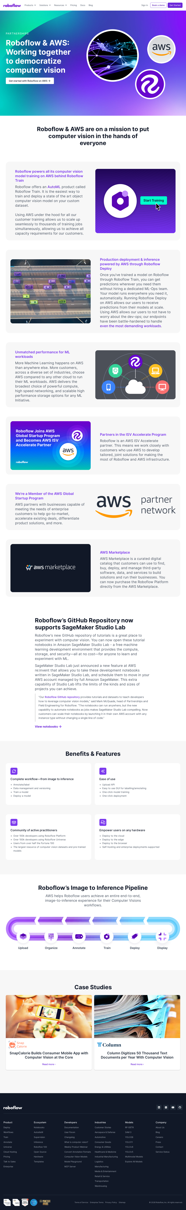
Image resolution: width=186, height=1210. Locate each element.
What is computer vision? (76, 1142)
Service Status (162, 1152)
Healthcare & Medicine (105, 1152)
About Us (160, 1127)
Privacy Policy (111, 1202)
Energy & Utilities (103, 1147)
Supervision (39, 1137)
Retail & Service (102, 1176)
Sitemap (122, 1202)
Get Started (175, 5)
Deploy (6, 1127)
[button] (30, 5)
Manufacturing (102, 1166)
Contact (159, 1147)
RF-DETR (129, 1127)
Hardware (38, 1156)
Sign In (144, 5)
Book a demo (158, 5)
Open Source (40, 1152)
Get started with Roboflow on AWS (29, 80)
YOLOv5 (129, 1152)
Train (5, 1137)
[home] (12, 5)
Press (158, 1142)
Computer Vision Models (75, 1156)
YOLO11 (129, 1142)
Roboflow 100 (40, 1147)
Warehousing (101, 1186)
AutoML (54, 187)
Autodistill (38, 1132)
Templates (39, 1161)
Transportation (102, 1181)
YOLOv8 (129, 1147)
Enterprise (8, 1166)
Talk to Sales (9, 1161)
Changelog (69, 1137)
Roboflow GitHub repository (62, 697)
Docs (82, 5)
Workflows (8, 1132)
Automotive (100, 1137)
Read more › (49, 1064)
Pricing (73, 5)
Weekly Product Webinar (76, 1147)
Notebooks (39, 1127)
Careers (159, 1137)
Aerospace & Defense (105, 1132)
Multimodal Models (134, 1156)
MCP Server (70, 1166)
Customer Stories (103, 1127)
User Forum (69, 1132)
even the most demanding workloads (130, 326)
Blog (91, 5)
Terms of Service (81, 1202)
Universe (7, 1147)
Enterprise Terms (96, 1202)
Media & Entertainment (105, 1171)
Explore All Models (133, 1161)
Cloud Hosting (10, 1152)
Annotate (7, 1142)
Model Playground (73, 1161)
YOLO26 (129, 1137)
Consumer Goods (103, 1142)
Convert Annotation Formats (77, 1152)
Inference (38, 1142)
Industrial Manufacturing (106, 1156)
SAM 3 (128, 1132)
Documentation (71, 1127)
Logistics (99, 1161)
